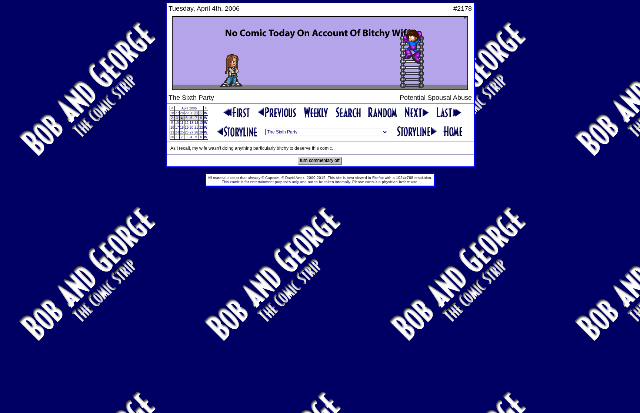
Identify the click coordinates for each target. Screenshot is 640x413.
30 (191, 113)
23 (172, 132)
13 (191, 123)
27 (177, 113)
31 (196, 113)
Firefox (378, 178)
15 (201, 123)
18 (182, 127)
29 (187, 113)
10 (177, 123)
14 (196, 123)
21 (196, 127)
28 (182, 113)
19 (187, 127)
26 (172, 113)
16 (172, 127)
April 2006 (189, 108)
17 (177, 127)
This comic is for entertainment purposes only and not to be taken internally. (286, 182)
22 (201, 127)
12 (187, 123)
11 (181, 123)
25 (182, 132)
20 (191, 127)
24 (177, 132)
